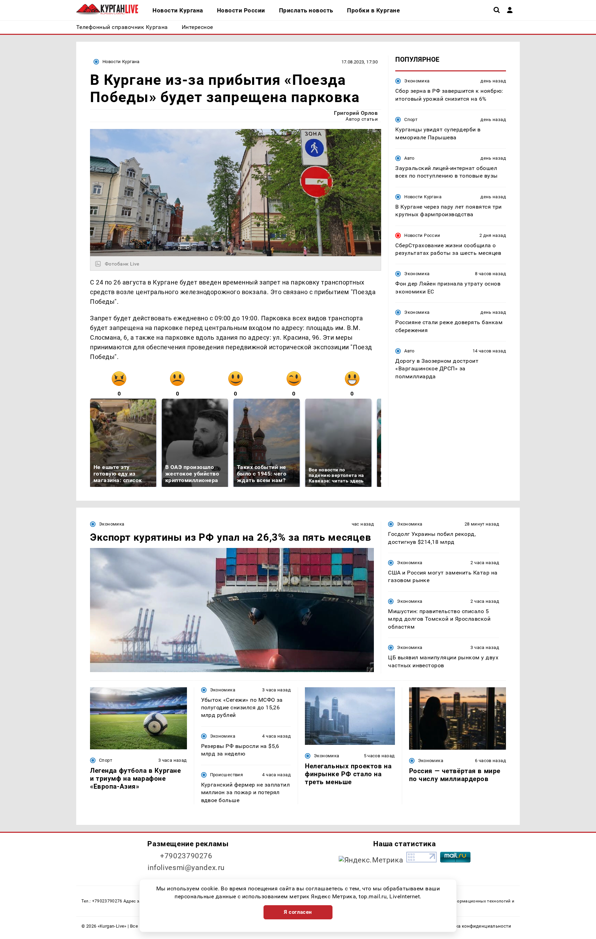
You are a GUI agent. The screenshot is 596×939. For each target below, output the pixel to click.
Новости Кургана (121, 61)
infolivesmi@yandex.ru (186, 867)
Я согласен (298, 912)
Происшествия (226, 774)
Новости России (422, 235)
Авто (409, 158)
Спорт (410, 119)
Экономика (416, 80)
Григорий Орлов (356, 113)
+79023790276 (186, 856)
